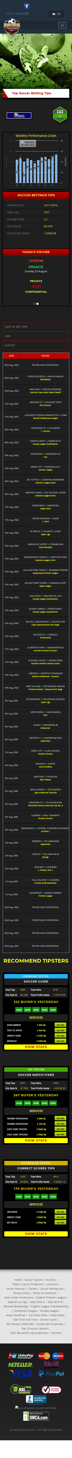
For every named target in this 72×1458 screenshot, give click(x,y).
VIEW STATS (36, 1047)
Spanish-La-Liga (17, 1302)
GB (58, 14)
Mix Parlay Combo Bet (20, 1324)
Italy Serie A (37, 1302)
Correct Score (48, 1319)
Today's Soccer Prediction (27, 1284)
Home (18, 1279)
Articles (51, 1279)
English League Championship (49, 1306)
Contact (32, 1288)
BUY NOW (60, 1025)
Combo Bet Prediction (50, 1324)
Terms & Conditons (44, 1293)
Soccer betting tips (52, 1288)
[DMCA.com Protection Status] (36, 1416)
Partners (57, 1333)
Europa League (49, 1310)
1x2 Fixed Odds (37, 1315)
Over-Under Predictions (18, 1297)
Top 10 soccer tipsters (34, 1328)
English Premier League (51, 1297)
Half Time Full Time (25, 1319)
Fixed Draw (57, 1315)
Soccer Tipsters (34, 1279)
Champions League (25, 1310)
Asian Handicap (15, 1315)
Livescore (52, 1284)
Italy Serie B (55, 1302)
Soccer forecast (15, 1288)
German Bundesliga (16, 1306)
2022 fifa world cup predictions (29, 1333)
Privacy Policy (21, 1293)
